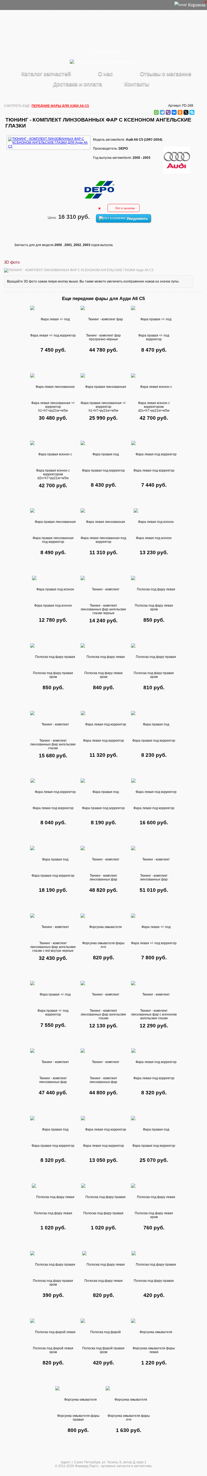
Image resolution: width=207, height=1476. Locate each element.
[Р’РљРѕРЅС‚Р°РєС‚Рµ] (174, 112)
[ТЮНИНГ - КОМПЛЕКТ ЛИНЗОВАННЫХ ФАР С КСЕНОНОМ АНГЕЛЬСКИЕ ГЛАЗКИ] (48, 135)
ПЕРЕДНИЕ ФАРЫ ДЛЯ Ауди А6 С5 (60, 106)
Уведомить (136, 218)
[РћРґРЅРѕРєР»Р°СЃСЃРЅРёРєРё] (180, 112)
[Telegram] (162, 112)
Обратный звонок (106, 51)
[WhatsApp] (156, 112)
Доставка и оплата (77, 84)
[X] (186, 112)
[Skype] (191, 112)
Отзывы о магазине (165, 73)
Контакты (136, 84)
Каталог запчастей (46, 73)
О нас (105, 73)
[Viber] (168, 112)
